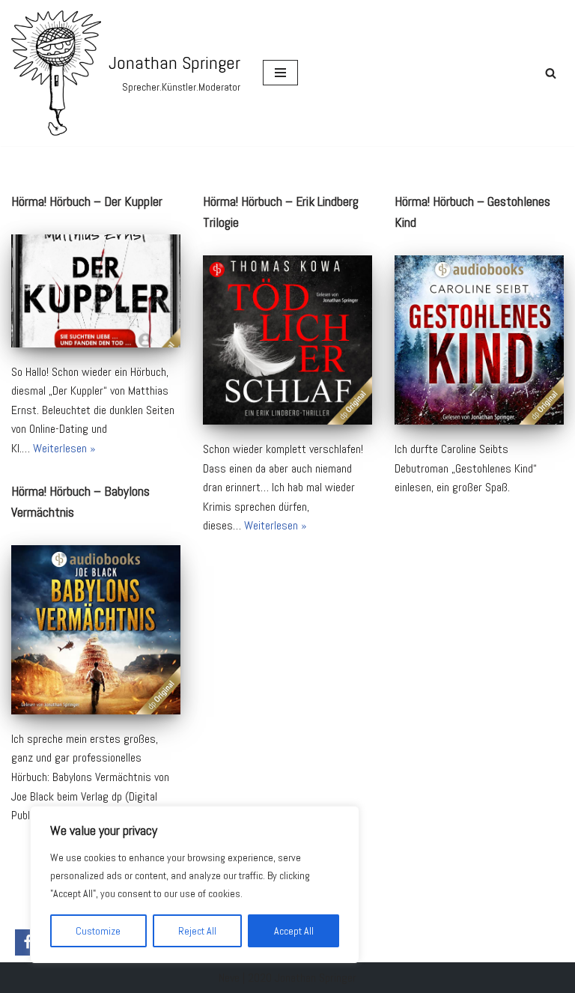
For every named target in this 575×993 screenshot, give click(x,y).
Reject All (197, 931)
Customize (98, 931)
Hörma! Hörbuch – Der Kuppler (86, 201)
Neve (229, 978)
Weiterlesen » (64, 448)
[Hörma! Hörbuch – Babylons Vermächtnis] (95, 629)
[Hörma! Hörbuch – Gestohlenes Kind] (479, 340)
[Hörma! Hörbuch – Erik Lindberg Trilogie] (287, 340)
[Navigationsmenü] (280, 72)
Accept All (294, 931)
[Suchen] (550, 73)
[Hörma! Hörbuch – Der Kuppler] (95, 290)
